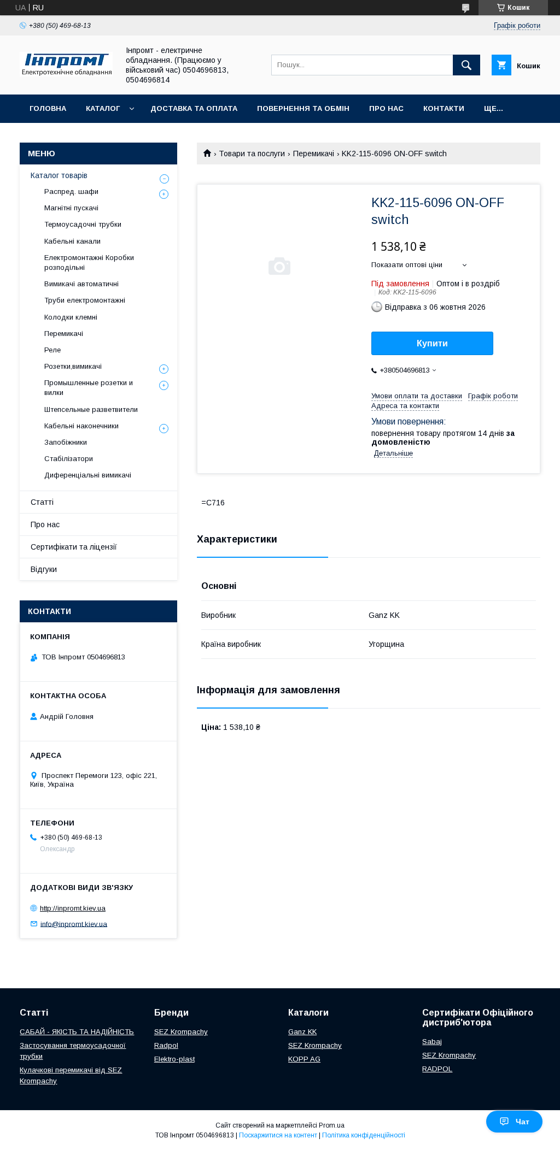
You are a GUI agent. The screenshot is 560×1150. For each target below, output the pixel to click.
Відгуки (44, 569)
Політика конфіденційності (363, 1135)
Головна (48, 108)
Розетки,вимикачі (73, 366)
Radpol (166, 1045)
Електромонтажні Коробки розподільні (89, 262)
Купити (432, 343)
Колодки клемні (70, 317)
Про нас (386, 108)
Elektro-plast (174, 1059)
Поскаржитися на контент (278, 1135)
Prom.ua (332, 1125)
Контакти (443, 108)
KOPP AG (304, 1059)
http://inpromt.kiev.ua (73, 908)
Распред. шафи (71, 191)
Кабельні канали (72, 241)
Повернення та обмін (303, 108)
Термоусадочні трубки (82, 224)
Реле (52, 350)
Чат (522, 1121)
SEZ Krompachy (181, 1032)
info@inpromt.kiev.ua (73, 923)
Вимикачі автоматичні (81, 284)
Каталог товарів (59, 175)
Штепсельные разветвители (91, 409)
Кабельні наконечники (81, 426)
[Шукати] (466, 65)
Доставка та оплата (193, 108)
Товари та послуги (252, 153)
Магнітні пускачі (71, 208)
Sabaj (432, 1041)
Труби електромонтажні (84, 300)
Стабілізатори (68, 459)
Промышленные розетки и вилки (88, 388)
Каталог (103, 108)
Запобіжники (65, 442)
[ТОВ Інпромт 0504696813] (66, 73)
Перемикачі (313, 153)
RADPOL (437, 1069)
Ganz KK (302, 1032)
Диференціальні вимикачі (87, 475)
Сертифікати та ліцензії (74, 546)
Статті (42, 502)
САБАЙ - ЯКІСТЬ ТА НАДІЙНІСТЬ (77, 1032)
